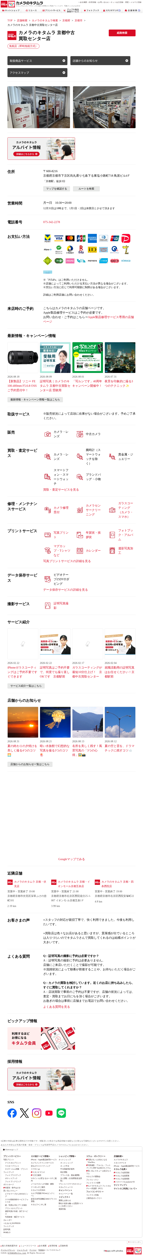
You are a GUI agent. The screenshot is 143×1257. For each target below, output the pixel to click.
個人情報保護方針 (10, 1246)
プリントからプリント (14, 1208)
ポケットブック (11, 1178)
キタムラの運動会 (93, 1176)
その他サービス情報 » (40, 1156)
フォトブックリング (13, 1181)
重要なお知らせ (65, 1200)
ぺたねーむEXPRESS (11, 1223)
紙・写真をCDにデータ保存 (16, 1205)
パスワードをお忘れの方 (125, 1182)
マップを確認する (56, 188)
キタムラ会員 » (120, 1169)
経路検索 (122, 32)
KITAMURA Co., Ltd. (17, 1253)
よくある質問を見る (56, 1006)
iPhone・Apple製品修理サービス (44, 1160)
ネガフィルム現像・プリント (16, 1169)
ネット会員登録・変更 (120, 2)
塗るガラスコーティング (40, 1166)
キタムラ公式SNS (38, 1190)
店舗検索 (22, 20)
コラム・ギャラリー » (95, 1156)
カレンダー (7, 1220)
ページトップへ (135, 1242)
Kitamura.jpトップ (11, 1150)
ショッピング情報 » (67, 1156)
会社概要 (83, 2)
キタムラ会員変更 (122, 1176)
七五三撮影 (36, 1175)
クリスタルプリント (13, 1163)
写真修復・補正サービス (14, 1217)
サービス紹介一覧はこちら (26, 685)
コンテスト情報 (92, 1195)
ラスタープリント (12, 1166)
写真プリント (8, 1160)
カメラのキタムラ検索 (45, 20)
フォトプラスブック (13, 1175)
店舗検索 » (118, 1156)
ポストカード (8, 1184)
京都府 (66, 20)
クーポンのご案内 (38, 1187)
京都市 (78, 20)
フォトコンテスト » (94, 1191)
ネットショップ (65, 1160)
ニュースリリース (28, 1246)
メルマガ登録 (136, 2)
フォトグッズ (8, 1226)
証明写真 (6, 1229)
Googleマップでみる (71, 859)
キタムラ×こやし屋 (38, 1204)
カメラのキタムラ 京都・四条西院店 (117, 884)
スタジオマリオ (38, 1172)
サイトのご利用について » (125, 1188)
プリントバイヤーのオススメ (70, 1184)
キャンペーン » (65, 1190)
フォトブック (8, 1172)
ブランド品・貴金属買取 (70, 1175)
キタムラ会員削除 (122, 1179)
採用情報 (92, 2)
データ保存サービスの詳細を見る (65, 589)
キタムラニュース (66, 1187)
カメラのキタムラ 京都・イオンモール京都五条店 (74, 884)
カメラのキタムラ (121, 1160)
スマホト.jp (35, 1169)
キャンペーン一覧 (66, 1194)
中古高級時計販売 (67, 1169)
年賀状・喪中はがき (13, 1188)
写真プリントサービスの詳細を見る (67, 561)
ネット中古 (64, 1166)
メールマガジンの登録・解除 (42, 1184)
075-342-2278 (51, 222)
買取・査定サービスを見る (61, 489)
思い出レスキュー (10, 1191)
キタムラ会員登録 (122, 1172)
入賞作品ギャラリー (94, 1198)
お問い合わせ (103, 2)
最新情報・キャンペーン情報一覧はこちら (35, 399)
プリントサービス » (11, 1156)
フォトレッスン (92, 1180)
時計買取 (63, 1172)
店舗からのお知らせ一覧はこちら (30, 764)
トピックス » (64, 1197)
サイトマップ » (120, 1185)
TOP (9, 20)
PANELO (6, 1232)
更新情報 (62, 1209)
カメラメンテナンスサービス (42, 1163)
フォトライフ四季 (93, 1183)
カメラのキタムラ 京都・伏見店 (30, 884)
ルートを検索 (86, 188)
